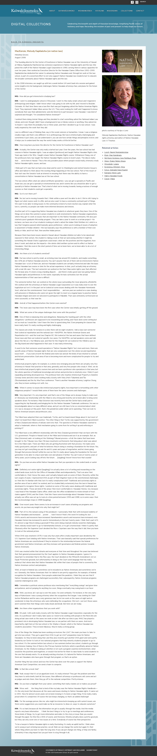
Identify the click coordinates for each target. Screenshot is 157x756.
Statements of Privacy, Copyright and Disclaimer (65, 750)
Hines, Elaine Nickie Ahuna (115, 161)
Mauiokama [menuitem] (112, 11)
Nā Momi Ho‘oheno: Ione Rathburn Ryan (120, 158)
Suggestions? (91, 750)
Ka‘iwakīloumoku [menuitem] (67, 11)
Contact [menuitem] (140, 11)
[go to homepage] (26, 10)
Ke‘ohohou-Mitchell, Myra (114, 167)
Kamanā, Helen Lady (112, 173)
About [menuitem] (52, 11)
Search (143, 2)
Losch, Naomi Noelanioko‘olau (116, 152)
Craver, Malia (109, 179)
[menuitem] (133, 2)
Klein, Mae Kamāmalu (113, 155)
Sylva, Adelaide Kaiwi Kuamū (116, 170)
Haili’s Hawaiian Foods (113, 176)
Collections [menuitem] (127, 11)
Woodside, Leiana (111, 164)
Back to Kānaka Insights (27, 42)
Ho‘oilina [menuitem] (99, 11)
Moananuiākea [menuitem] (85, 11)
